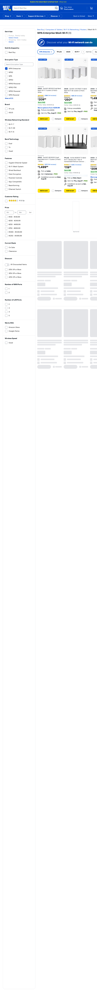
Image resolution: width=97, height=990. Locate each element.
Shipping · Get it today (17, 40)
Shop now (62, 2)
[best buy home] (7, 8)
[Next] (83, 52)
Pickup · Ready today (17, 35)
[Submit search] (56, 8)
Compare (58, 119)
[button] (66, 8)
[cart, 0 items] (91, 8)
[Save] (59, 60)
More (90, 16)
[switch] (7, 264)
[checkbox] (45, 51)
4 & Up (21, 200)
